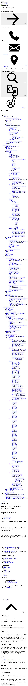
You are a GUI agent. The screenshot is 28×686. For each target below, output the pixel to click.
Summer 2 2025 (15, 465)
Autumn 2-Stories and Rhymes (19, 341)
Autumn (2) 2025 (16, 367)
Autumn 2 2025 (15, 471)
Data (7, 251)
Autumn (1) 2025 (16, 368)
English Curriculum (13, 157)
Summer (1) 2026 (16, 363)
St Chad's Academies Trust (12, 118)
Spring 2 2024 (15, 382)
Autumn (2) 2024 (16, 375)
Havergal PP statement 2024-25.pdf (11, 547)
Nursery (11, 339)
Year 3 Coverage (16, 211)
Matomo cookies (8, 659)
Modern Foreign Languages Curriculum (18, 179)
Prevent (11, 321)
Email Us (5, 54)
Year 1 (13, 160)
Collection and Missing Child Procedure (18, 241)
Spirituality (11, 128)
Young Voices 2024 (13, 271)
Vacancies (8, 124)
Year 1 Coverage (16, 209)
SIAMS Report (12, 139)
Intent (13, 195)
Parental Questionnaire (11, 334)
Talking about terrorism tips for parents (18, 325)
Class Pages (9, 337)
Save (13, 684)
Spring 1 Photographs (20, 395)
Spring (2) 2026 (15, 364)
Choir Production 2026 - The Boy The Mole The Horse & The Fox (18, 260)
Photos (13, 427)
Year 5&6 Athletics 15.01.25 (15, 264)
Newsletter (8, 294)
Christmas (11, 262)
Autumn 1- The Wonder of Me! (19, 349)
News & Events (7, 256)
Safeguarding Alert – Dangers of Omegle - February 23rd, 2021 (16, 302)
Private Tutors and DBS (14, 330)
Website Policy (9, 581)
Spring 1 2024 (15, 384)
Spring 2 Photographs (20, 393)
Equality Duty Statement (14, 245)
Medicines (11, 246)
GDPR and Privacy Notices (15, 119)
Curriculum (8, 151)
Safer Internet (12, 323)
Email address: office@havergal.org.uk (15, 494)
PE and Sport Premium (11, 150)
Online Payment (10, 335)
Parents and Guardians (8, 307)
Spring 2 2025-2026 (16, 484)
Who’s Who (9, 123)
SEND (7, 253)
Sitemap (5, 575)
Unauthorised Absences (14, 249)
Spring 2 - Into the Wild (17, 353)
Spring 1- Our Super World (18, 352)
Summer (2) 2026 (16, 362)
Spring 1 (14, 404)
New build (8, 308)
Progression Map (16, 188)
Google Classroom (13, 488)
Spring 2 (14, 406)
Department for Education (9, 551)
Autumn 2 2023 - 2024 (17, 385)
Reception (11, 348)
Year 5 (13, 165)
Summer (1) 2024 (16, 377)
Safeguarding (9, 317)
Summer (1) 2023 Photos (17, 386)
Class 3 (10, 409)
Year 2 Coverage (16, 210)
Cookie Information (10, 580)
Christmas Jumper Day (14, 272)
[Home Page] (4, 5)
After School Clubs (10, 316)
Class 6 (10, 472)
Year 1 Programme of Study (18, 229)
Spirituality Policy (16, 138)
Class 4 (10, 418)
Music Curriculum (13, 184)
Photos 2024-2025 (16, 476)
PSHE (10, 200)
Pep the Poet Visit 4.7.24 (14, 269)
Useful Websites (18, 359)
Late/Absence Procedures (12, 314)
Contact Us (6, 493)
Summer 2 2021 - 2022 (17, 399)
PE (10, 193)
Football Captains (13, 326)
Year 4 (13, 164)
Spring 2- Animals (16, 344)
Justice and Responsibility (15, 130)
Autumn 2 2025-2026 (17, 475)
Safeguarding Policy (13, 247)
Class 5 (10, 463)
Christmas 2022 (12, 283)
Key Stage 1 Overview (17, 182)
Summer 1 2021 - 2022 (17, 397)
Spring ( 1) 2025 (16, 373)
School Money (9, 309)
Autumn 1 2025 (15, 470)
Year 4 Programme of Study (18, 233)
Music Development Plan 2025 (19, 192)
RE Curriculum (12, 129)
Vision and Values (13, 127)
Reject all (3, 627)
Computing (11, 154)
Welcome (8, 120)
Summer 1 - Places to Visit (18, 345)
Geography (11, 170)
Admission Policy (13, 240)
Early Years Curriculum (14, 156)
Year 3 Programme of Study (18, 232)
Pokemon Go (12, 328)
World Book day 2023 (17, 390)
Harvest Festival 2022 (14, 290)
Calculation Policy (16, 178)
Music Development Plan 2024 (19, 191)
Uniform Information (11, 312)
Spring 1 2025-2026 (16, 483)
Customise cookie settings (17, 627)
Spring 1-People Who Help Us (19, 343)
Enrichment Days (13, 133)
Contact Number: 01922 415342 (13, 496)
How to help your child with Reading (14, 489)
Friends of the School (11, 331)
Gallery (8, 143)
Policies (11, 134)
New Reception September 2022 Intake (18, 298)
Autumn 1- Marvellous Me (18, 340)
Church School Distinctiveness (13, 125)
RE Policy (14, 136)
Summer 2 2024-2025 (17, 487)
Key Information (7, 145)
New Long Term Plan (17, 181)
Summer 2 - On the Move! (18, 357)
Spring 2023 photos (16, 389)
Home (4, 115)
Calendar (8, 292)
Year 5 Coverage (16, 214)
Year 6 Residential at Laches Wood (17, 277)
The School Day (10, 492)
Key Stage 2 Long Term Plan (18, 183)
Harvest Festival (13, 263)
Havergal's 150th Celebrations (16, 289)
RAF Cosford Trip (19, 481)
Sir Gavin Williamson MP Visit (16, 280)
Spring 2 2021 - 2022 (17, 391)
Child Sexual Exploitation (15, 327)
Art (10, 152)
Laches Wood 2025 (19, 478)
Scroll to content (4, 3)
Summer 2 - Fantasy (16, 346)
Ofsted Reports (9, 250)
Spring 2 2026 (15, 467)
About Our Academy (8, 116)
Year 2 (13, 161)
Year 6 (13, 166)
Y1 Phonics (14, 380)
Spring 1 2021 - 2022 (17, 394)
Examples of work (16, 219)
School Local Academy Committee (14, 141)
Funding (8, 147)
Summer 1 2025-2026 (17, 485)
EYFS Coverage (16, 208)
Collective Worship (13, 132)
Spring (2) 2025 (15, 372)
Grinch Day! (12, 274)
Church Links (9, 255)
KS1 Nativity (12, 276)
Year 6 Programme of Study (18, 236)
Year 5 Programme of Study (18, 235)
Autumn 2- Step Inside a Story (19, 350)
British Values (9, 254)
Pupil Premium (9, 148)
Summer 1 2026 (15, 466)
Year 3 (13, 163)
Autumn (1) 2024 (16, 376)
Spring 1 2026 (15, 469)
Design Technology (13, 155)
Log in (4, 501)
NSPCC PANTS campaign (15, 322)
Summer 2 (14, 408)
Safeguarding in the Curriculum (16, 318)
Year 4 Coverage (16, 213)
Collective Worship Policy (18, 137)
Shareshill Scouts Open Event (16, 296)
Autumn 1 (14, 402)
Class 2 (10, 400)
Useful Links (9, 332)
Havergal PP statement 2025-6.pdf (11, 548)
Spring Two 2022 (19, 462)
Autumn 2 (14, 403)
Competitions (15, 196)
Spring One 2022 (19, 461)
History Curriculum (13, 173)
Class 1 (10, 361)
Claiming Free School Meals (12, 146)
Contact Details (9, 121)
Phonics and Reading (17, 358)
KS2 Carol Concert (13, 273)
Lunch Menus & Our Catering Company (15, 313)
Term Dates (9, 310)
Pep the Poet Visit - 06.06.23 (15, 278)
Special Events (9, 258)
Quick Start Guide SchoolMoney (16, 336)
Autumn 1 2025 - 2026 (17, 474)
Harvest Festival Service (14, 268)
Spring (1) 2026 (15, 366)
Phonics (11, 199)
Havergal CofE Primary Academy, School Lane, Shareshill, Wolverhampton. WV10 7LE (16, 498)
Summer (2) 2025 (16, 370)
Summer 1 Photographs (20, 398)
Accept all (8, 627)
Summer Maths (15, 177)
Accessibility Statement (11, 582)
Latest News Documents (11, 295)
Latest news (9, 291)
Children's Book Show (14, 267)
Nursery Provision (10, 490)
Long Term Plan (15, 168)
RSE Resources (15, 204)
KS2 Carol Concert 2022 (15, 287)
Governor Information (14, 142)
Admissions (9, 237)
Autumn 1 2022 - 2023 (17, 388)
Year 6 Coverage (16, 215)
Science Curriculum (13, 228)
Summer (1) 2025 (16, 371)
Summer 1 (14, 407)
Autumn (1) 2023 (16, 379)
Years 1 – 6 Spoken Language (19, 159)
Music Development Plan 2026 (19, 186)
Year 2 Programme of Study (18, 231)
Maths (10, 175)
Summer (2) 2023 (16, 381)
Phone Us (5, 41)
